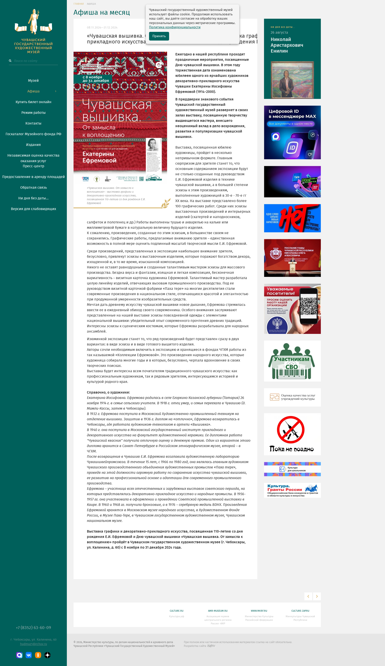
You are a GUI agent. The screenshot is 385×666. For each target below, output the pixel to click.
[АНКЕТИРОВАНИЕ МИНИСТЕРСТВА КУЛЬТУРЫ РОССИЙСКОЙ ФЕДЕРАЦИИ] (292, 312)
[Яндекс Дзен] (47, 655)
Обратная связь (33, 187)
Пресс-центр (33, 166)
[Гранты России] (292, 493)
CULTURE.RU (176, 611)
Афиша (33, 91)
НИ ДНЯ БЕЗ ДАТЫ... (283, 27)
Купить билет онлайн (33, 102)
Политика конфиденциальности (175, 27)
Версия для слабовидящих (33, 209)
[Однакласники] (38, 655)
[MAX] (19, 655)
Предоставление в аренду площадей (33, 177)
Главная (79, 4)
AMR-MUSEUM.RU (217, 611)
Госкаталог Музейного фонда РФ (33, 134)
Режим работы (33, 112)
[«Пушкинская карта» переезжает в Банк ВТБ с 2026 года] (292, 184)
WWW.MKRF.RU (259, 611)
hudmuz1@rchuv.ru (33, 644)
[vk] (29, 655)
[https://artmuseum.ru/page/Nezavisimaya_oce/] (292, 400)
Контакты (33, 123)
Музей (33, 80)
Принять (159, 36)
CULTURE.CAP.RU (300, 611)
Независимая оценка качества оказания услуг (33, 157)
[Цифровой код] (292, 135)
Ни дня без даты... (33, 198)
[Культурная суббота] (292, 472)
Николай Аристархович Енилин (287, 45)
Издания (33, 145)
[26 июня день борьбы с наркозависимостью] (292, 437)
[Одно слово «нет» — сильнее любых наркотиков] (292, 221)
